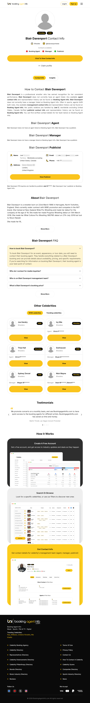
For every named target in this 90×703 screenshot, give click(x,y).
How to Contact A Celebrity (73, 660)
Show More (45, 229)
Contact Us (67, 655)
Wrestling (41, 33)
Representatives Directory (19, 655)
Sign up (73, 4)
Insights (52, 78)
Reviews (13, 679)
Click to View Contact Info (45, 58)
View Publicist (45, 177)
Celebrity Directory (16, 650)
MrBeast (14, 635)
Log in (64, 4)
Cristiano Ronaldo (24, 635)
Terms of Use (68, 645)
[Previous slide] (8, 414)
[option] (45, 414)
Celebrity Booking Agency (19, 645)
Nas (8, 635)
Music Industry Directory (19, 674)
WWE (50, 33)
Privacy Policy (68, 650)
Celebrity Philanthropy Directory (21, 664)
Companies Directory (70, 669)
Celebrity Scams (69, 664)
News (65, 679)
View (26, 338)
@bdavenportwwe (52, 44)
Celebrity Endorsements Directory (22, 660)
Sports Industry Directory (72, 674)
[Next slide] (81, 414)
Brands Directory (16, 669)
